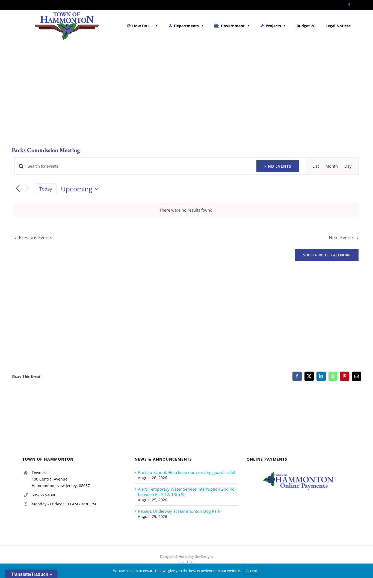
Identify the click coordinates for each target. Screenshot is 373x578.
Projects (273, 25)
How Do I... (142, 25)
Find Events (277, 166)
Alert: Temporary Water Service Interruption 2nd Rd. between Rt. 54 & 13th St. (187, 491)
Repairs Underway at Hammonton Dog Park (179, 511)
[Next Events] (27, 189)
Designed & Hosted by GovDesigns (186, 556)
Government (233, 25)
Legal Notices (338, 25)
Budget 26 (306, 25)
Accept (251, 570)
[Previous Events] (17, 189)
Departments (186, 25)
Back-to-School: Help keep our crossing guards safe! (186, 472)
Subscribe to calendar (327, 255)
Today (45, 189)
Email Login (186, 562)
